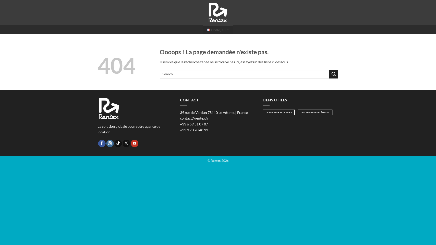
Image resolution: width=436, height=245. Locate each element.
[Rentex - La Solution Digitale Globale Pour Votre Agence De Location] (218, 12)
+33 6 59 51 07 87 (194, 124)
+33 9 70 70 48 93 (194, 130)
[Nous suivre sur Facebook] (102, 143)
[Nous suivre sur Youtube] (134, 143)
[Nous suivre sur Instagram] (110, 143)
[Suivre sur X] (126, 143)
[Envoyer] (333, 74)
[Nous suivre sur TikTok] (118, 143)
